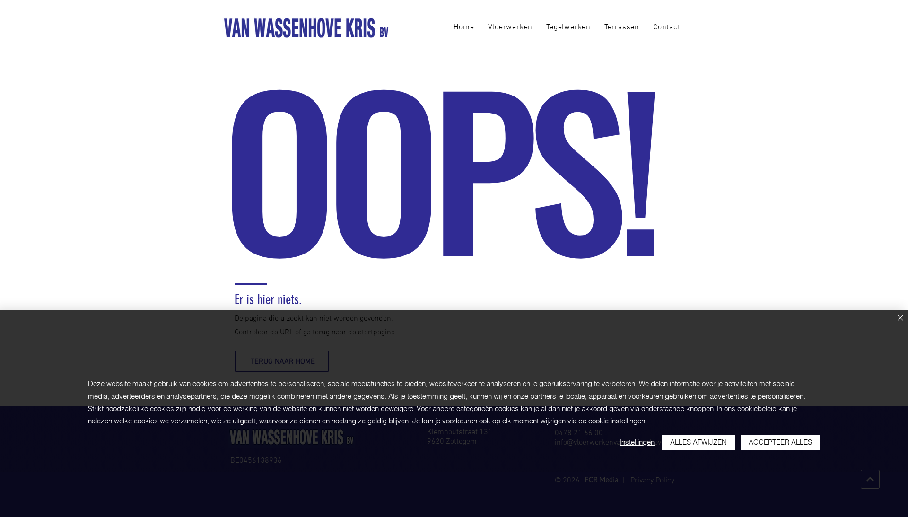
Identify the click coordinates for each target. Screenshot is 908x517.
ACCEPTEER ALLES (780, 442)
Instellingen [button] (637, 442)
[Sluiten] (900, 318)
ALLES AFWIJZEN (698, 442)
